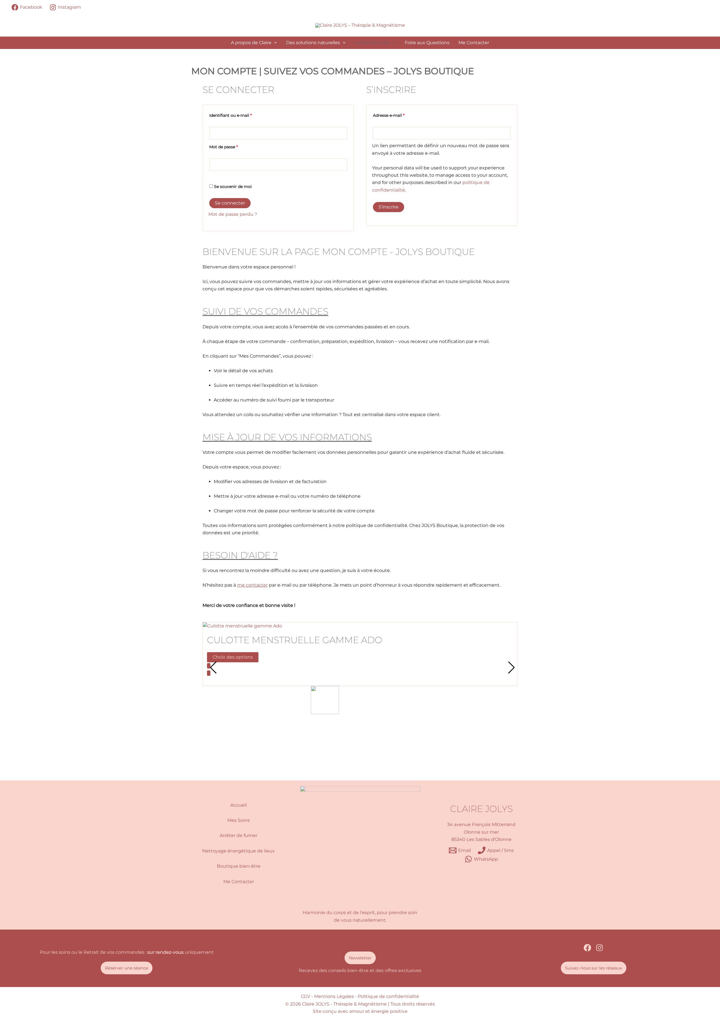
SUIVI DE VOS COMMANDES (265, 311)
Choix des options (233, 657)
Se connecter (230, 203)
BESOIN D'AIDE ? (240, 555)
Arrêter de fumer (238, 835)
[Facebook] (587, 948)
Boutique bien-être (238, 866)
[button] (274, 43)
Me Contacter (473, 42)
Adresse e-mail (400, 114)
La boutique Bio (372, 42)
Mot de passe (234, 146)
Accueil (238, 805)
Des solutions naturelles (313, 42)
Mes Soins (238, 820)
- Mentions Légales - (334, 996)
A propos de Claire (251, 42)
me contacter (252, 585)
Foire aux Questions (427, 42)
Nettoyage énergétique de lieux (238, 851)
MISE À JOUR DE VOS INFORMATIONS (287, 437)
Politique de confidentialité (388, 996)
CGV (305, 996)
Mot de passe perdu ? (232, 214)
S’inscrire (389, 207)
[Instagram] (599, 948)
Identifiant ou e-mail (241, 114)
